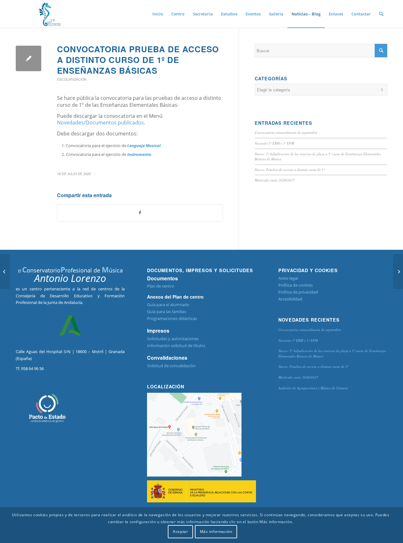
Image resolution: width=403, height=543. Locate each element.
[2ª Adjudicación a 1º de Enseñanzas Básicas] (5, 271)
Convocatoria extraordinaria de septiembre (286, 132)
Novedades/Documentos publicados (100, 122)
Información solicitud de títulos (176, 345)
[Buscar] (381, 14)
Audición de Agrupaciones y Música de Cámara (313, 388)
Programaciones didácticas (172, 318)
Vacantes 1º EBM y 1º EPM (274, 143)
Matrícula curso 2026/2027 (275, 180)
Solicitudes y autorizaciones (173, 338)
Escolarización (72, 79)
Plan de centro (160, 286)
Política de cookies (295, 285)
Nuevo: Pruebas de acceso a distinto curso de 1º (290, 169)
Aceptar (180, 531)
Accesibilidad (290, 299)
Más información (216, 531)
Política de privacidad (298, 292)
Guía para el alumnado (168, 304)
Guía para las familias (166, 311)
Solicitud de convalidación (171, 366)
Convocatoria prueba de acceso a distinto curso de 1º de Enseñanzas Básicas (138, 59)
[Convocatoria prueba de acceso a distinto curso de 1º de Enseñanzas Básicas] (28, 58)
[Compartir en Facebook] (140, 212)
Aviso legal (288, 278)
